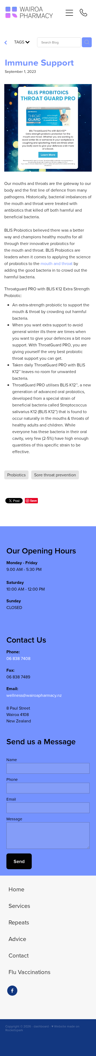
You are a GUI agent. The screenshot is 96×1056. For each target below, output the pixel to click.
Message (14, 819)
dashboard (41, 1026)
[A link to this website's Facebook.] (12, 991)
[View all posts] (5, 43)
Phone (12, 779)
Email (11, 799)
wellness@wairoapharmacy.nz (34, 695)
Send (19, 861)
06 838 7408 (18, 658)
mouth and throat (57, 263)
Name (11, 760)
